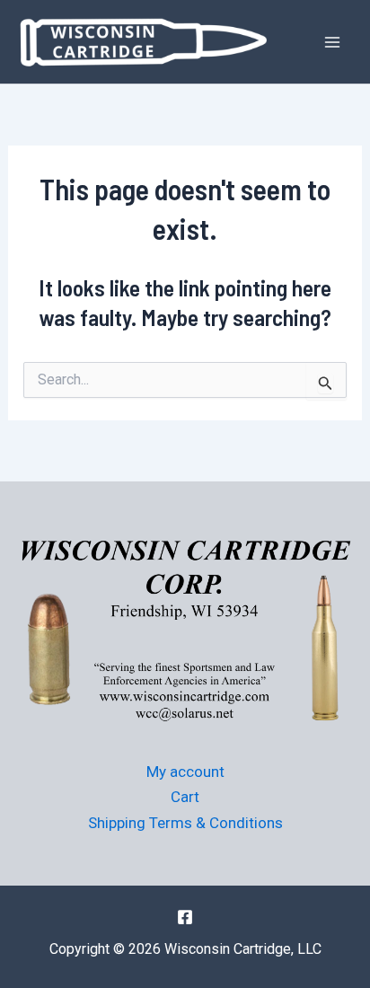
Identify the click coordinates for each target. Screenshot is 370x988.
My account (185, 772)
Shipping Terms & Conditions (185, 823)
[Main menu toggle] (332, 42)
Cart (185, 797)
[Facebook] (185, 917)
